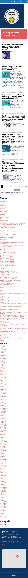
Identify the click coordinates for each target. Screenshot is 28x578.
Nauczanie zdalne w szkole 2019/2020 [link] (8, 277)
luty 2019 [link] (2, 468)
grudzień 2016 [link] (3, 500)
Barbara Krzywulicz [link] (4, 207)
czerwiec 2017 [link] (3, 491)
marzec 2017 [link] (3, 496)
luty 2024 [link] (2, 386)
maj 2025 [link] (2, 365)
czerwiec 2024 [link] (3, 380)
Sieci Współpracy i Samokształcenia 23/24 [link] (9, 309)
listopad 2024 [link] (3, 374)
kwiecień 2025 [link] (3, 367)
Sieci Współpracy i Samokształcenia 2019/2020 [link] (10, 306)
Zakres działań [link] (3, 335)
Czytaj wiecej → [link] (21, 87)
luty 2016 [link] (2, 513)
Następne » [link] (9, 186)
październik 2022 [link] (3, 408)
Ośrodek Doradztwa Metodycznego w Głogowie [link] (11, 193)
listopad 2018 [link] (3, 472)
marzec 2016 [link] (3, 512)
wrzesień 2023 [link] (3, 393)
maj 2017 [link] (2, 493)
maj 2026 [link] (2, 348)
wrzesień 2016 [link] (3, 504)
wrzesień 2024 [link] (3, 377)
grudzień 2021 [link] (3, 422)
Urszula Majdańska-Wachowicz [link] (7, 327)
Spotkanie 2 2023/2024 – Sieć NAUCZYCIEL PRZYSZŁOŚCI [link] (13, 316)
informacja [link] (2, 526)
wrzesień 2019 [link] (3, 460)
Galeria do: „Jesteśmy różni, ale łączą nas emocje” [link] (11, 224)
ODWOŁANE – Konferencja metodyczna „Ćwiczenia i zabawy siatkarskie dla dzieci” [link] (12, 46)
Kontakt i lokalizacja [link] (4, 270)
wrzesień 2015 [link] (3, 518)
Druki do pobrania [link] (4, 218)
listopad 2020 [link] (3, 440)
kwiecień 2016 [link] (3, 510)
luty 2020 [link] (2, 453)
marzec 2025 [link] (3, 368)
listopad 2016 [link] (3, 501)
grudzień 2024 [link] (3, 373)
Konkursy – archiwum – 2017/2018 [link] (7, 252)
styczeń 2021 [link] (3, 437)
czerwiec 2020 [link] (3, 447)
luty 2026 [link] (2, 352)
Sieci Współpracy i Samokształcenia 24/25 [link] (9, 311)
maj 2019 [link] (2, 463)
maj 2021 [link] (2, 431)
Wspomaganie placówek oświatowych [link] (8, 331)
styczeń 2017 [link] (3, 499)
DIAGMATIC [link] (2, 214)
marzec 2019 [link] (3, 466)
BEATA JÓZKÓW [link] (4, 211)
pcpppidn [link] (11, 42)
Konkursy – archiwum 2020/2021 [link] (7, 259)
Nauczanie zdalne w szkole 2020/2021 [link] (8, 278)
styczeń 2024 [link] (3, 387)
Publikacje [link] (2, 287)
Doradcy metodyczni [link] (4, 217)
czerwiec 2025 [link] (3, 364)
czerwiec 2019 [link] (3, 462)
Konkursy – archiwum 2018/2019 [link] (7, 256)
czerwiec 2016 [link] (3, 507)
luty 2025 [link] (2, 370)
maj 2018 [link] (2, 477)
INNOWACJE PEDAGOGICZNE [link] (7, 237)
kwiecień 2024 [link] (3, 383)
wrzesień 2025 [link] (3, 359)
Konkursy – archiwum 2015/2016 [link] (7, 253)
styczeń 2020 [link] (3, 455)
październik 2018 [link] (3, 474)
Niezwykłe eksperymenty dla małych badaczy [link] (10, 280)
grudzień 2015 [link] (3, 515)
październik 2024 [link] (3, 376)
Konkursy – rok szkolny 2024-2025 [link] (7, 265)
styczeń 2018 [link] (3, 482)
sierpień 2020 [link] (3, 444)
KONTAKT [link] (2, 268)
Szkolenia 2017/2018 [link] (4, 321)
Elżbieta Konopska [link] (4, 220)
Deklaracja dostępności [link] (5, 213)
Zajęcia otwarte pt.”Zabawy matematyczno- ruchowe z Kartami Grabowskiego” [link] (13, 96)
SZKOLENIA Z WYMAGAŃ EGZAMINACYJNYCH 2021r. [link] (12, 324)
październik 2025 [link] (3, 358)
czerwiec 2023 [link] (3, 396)
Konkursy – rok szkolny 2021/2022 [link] (7, 262)
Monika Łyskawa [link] (3, 275)
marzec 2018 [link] (3, 479)
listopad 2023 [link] (3, 390)
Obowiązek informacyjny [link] (5, 281)
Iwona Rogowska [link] (3, 239)
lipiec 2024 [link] (2, 379)
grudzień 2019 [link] (3, 456)
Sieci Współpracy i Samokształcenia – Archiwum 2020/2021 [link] (13, 293)
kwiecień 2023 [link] (3, 399)
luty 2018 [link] (2, 481)
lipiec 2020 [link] (2, 446)
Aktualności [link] (2, 524)
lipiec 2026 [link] (2, 346)
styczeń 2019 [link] (3, 469)
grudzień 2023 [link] (3, 389)
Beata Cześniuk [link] (3, 210)
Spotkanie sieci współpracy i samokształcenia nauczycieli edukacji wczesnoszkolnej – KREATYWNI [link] (13, 118)
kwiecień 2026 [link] (3, 349)
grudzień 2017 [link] (3, 484)
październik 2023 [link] (3, 392)
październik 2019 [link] (3, 459)
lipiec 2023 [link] (2, 395)
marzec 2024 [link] (3, 384)
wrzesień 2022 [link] (3, 409)
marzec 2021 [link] (3, 434)
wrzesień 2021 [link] (3, 427)
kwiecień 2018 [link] (3, 478)
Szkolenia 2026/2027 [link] (4, 322)
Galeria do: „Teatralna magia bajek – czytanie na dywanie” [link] (12, 223)
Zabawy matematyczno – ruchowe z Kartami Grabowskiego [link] (12, 68)
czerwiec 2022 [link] (3, 414)
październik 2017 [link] (3, 487)
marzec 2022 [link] (3, 418)
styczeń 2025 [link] (3, 371)
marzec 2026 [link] (3, 351)
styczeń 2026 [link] (3, 354)
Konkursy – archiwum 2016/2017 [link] (7, 255)
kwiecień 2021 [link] (3, 433)
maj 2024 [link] (2, 381)
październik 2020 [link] (3, 441)
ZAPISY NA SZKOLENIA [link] (5, 337)
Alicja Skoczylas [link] (3, 201)
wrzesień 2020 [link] (3, 443)
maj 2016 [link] (2, 509)
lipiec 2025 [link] (2, 362)
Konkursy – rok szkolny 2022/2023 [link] (7, 264)
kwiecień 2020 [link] (3, 450)
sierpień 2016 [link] (3, 506)
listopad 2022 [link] (3, 406)
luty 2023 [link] (2, 402)
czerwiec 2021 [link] (3, 430)
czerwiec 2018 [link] (3, 475)
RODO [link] (1, 290)
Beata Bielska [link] (3, 208)
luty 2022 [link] (2, 420)
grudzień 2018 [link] (3, 471)
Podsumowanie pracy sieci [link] (6, 284)
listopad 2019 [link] (3, 458)
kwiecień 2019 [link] (3, 465)
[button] (17, 557)
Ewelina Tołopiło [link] (3, 221)
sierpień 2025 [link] (3, 361)
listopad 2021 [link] (3, 424)
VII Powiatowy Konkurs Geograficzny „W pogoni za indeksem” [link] (13, 328)
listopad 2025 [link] (3, 357)
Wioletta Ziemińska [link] (4, 330)
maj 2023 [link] (2, 398)
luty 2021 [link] (2, 436)
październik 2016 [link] (3, 503)
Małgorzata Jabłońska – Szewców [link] (7, 271)
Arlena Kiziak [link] (3, 205)
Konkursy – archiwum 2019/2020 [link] (7, 258)
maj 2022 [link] (2, 415)
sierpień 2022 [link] (3, 411)
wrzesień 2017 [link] (3, 488)
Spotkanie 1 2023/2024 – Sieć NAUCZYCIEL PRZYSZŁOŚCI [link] (13, 315)
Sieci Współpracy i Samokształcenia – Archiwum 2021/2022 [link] (13, 303)
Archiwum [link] (2, 202)
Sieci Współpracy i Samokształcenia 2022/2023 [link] (10, 308)
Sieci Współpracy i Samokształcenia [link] (8, 292)
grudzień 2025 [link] (3, 355)
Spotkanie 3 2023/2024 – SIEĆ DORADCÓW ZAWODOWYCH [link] (13, 318)
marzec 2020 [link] (3, 452)
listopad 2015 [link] (3, 516)
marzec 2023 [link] (3, 400)
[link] (1, 2)
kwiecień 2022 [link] (3, 417)
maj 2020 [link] (2, 449)
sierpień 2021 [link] (3, 428)
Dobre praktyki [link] (3, 215)
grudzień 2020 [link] (3, 439)
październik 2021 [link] (3, 425)
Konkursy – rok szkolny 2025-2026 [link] (7, 267)
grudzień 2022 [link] (3, 405)
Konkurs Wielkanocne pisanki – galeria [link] (8, 251)
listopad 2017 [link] (3, 485)
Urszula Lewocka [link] (3, 325)
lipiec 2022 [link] (2, 412)
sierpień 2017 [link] (3, 490)
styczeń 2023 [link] (3, 403)
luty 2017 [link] (2, 497)
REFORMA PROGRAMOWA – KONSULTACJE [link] (10, 289)
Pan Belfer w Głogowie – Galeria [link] (7, 283)
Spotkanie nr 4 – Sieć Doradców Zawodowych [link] (10, 319)
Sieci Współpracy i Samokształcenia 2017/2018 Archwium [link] (12, 305)
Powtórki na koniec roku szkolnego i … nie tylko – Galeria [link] (12, 286)
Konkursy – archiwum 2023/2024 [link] (7, 261)
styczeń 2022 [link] (3, 421)
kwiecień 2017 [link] (3, 494)
